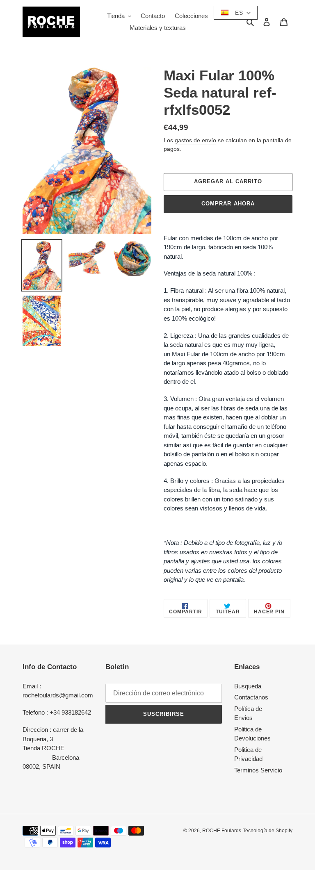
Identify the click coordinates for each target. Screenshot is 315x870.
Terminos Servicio (258, 770)
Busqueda (247, 686)
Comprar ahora (228, 203)
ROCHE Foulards (221, 831)
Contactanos (251, 697)
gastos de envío (195, 140)
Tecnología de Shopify (267, 831)
